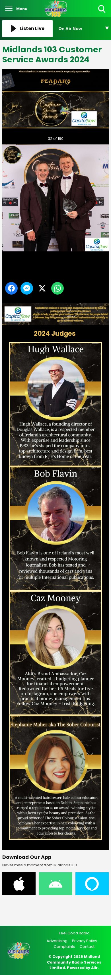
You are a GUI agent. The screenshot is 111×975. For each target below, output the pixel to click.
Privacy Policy (84, 941)
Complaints (64, 946)
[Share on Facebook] (11, 288)
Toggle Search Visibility (102, 13)
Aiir (94, 967)
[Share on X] (42, 288)
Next (95, 138)
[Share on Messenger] (26, 288)
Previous (14, 138)
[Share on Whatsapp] (57, 288)
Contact (87, 946)
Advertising (57, 941)
